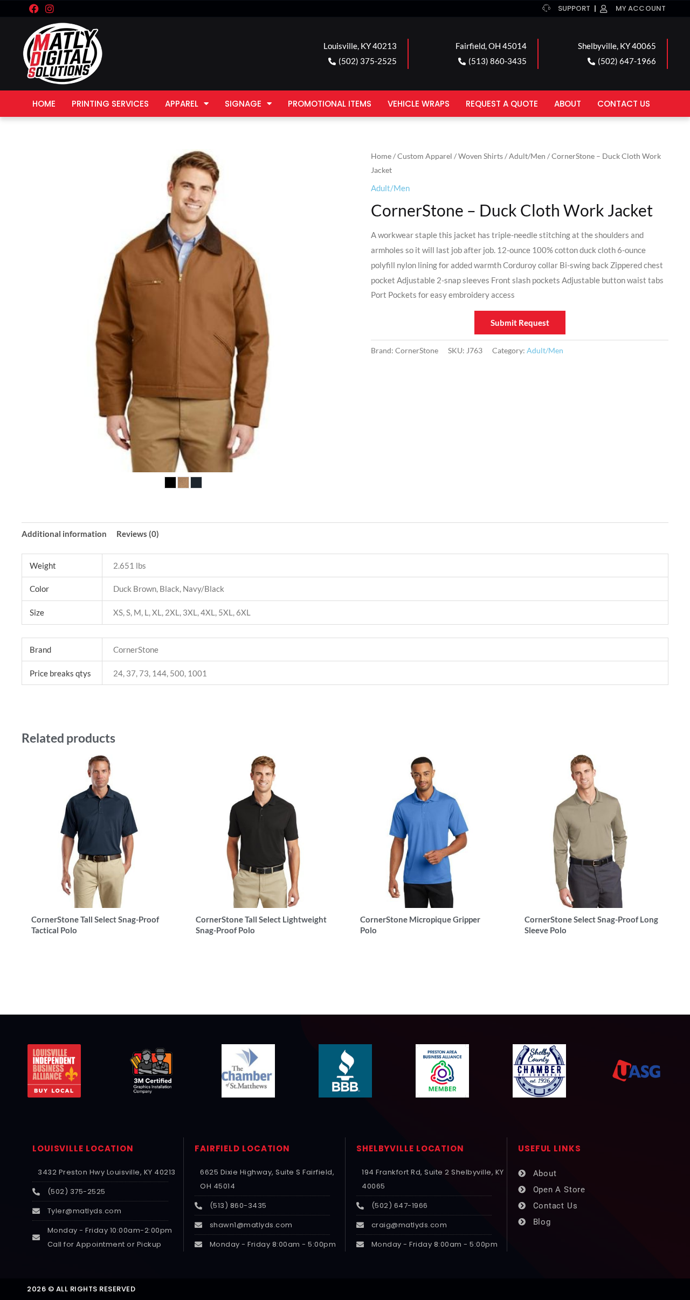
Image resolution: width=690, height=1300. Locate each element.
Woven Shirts (480, 155)
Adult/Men (527, 155)
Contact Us (623, 103)
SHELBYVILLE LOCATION (410, 1148)
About (567, 103)
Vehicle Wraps (419, 103)
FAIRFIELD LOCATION (242, 1148)
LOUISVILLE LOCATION (83, 1148)
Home (44, 103)
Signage (243, 103)
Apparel (181, 103)
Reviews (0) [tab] (137, 534)
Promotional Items (329, 103)
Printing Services (110, 103)
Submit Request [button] (520, 322)
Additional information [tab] (64, 534)
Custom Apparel (424, 155)
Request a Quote (502, 103)
